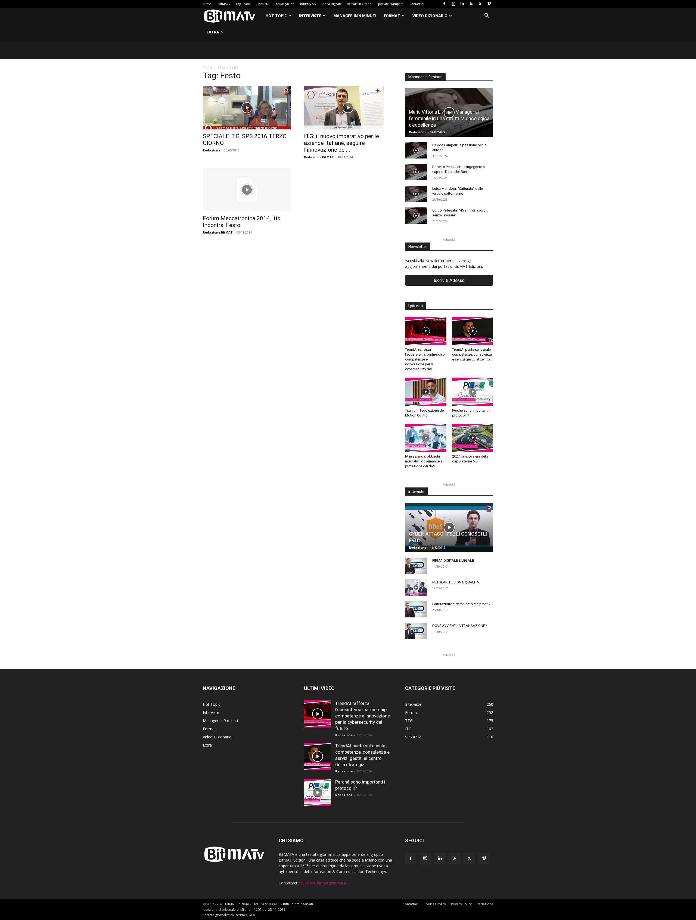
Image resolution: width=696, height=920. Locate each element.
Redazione (211, 150)
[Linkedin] (462, 4)
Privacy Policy (461, 904)
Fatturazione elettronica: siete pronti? (461, 604)
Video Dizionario (430, 15)
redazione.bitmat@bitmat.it (322, 882)
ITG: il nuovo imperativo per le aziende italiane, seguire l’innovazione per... (341, 143)
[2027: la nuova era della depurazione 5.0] (472, 438)
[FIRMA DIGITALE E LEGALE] (416, 566)
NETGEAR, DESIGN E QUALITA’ (456, 582)
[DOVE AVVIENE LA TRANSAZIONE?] (416, 631)
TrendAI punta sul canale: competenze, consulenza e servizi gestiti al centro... (472, 354)
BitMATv (224, 4)
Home (207, 67)
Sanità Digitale (331, 4)
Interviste (310, 15)
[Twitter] (480, 4)
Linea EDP (263, 4)
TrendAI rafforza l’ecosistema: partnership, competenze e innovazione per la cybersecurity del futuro (362, 716)
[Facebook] (444, 4)
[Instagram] (453, 4)
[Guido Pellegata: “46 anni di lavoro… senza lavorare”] (416, 215)
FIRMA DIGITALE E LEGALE (453, 560)
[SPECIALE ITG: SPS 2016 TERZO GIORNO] (247, 107)
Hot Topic (276, 15)
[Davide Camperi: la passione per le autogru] (416, 150)
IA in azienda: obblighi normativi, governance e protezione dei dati (423, 461)
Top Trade (243, 4)
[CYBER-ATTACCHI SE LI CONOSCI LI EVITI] (449, 527)
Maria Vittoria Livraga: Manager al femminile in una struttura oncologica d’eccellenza (449, 118)
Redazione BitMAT (319, 157)
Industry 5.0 (307, 4)
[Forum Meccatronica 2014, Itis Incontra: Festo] (247, 190)
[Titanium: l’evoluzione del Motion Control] (425, 392)
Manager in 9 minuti (354, 15)
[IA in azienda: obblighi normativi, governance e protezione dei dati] (425, 438)
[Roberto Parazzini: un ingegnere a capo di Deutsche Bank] (416, 172)
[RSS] (471, 4)
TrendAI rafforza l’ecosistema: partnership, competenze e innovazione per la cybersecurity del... (425, 359)
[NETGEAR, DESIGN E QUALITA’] (416, 587)
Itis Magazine (284, 4)
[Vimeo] (489, 4)
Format (392, 15)
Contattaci (416, 4)
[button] (486, 16)
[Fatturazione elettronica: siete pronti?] (416, 609)
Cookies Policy (435, 904)
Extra (213, 32)
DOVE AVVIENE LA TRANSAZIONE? (459, 626)
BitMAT (208, 4)
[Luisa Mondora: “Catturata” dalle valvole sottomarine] (416, 194)
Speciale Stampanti (390, 4)
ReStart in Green (359, 4)
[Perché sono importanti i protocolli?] (472, 392)
